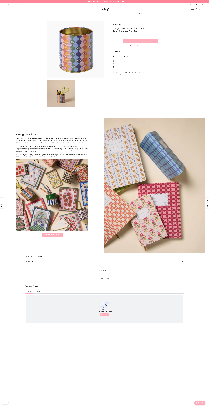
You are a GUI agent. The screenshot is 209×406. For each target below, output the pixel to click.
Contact (18, 4)
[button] (62, 13)
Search (12, 4)
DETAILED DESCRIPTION (121, 56)
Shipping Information (34, 256)
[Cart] (204, 9)
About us (30, 261)
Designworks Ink (117, 24)
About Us (6, 4)
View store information (120, 77)
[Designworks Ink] (52, 195)
